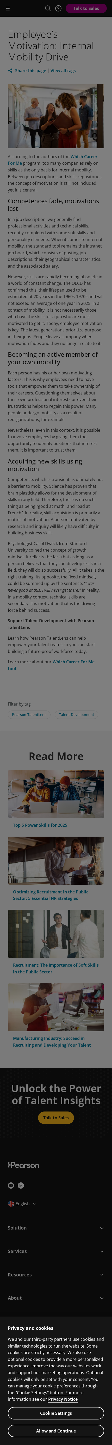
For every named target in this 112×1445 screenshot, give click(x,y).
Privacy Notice (63, 1399)
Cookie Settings (56, 1413)
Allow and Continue (56, 1431)
